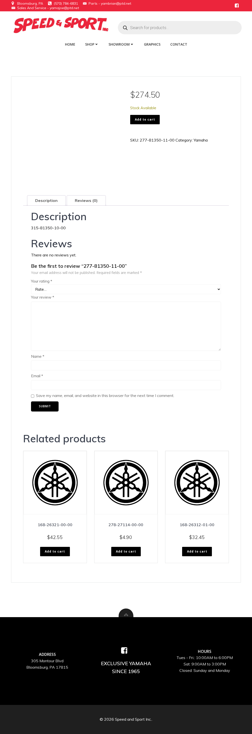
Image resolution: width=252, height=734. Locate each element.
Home (70, 44)
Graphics (152, 44)
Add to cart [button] (55, 551)
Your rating (41, 281)
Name (37, 356)
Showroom (119, 44)
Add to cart (145, 119)
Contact (178, 44)
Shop (89, 44)
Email (37, 375)
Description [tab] (46, 200)
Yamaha (201, 140)
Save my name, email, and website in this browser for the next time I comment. (105, 395)
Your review (42, 297)
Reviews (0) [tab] (86, 200)
